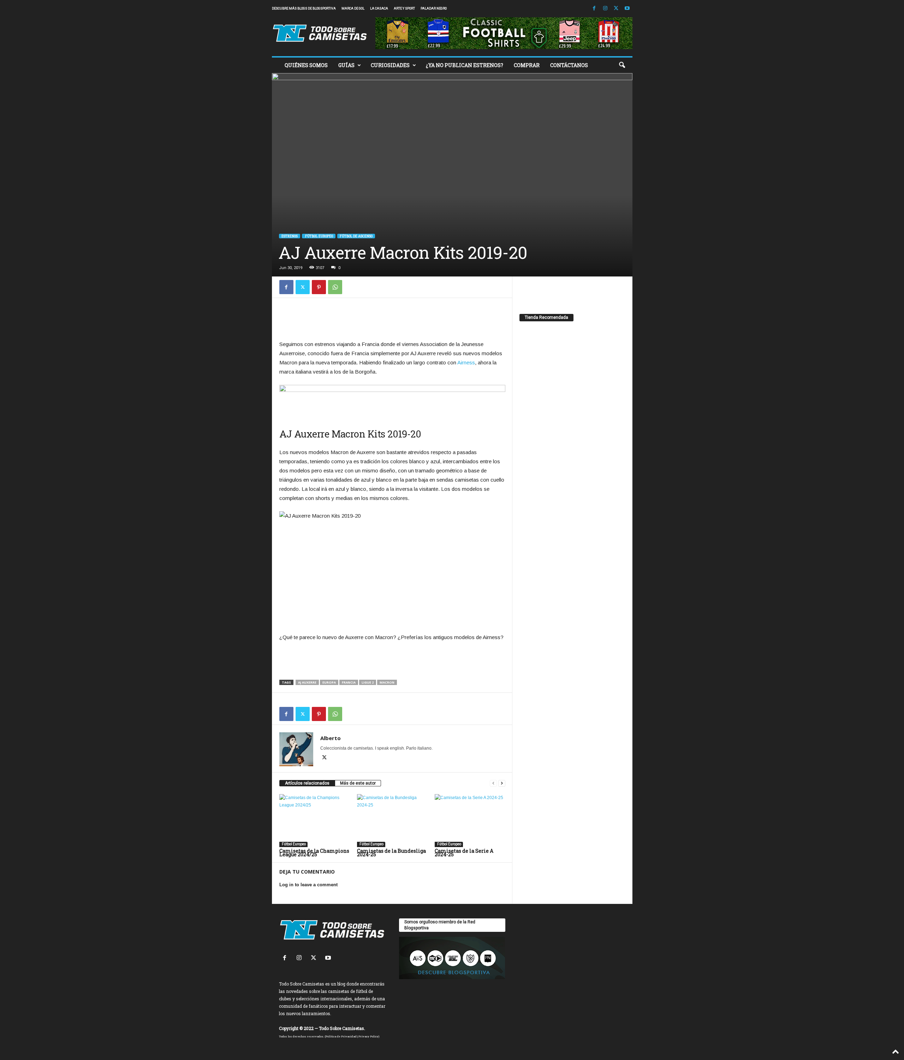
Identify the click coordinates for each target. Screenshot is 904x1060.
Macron (387, 682)
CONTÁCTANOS (569, 65)
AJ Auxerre (307, 682)
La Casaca (379, 8)
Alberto (330, 738)
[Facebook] (594, 9)
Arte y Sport (404, 8)
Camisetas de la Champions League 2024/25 (314, 852)
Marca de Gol (352, 8)
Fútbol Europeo (318, 236)
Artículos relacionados (307, 783)
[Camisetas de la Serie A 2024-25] (470, 820)
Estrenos (289, 236)
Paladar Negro (434, 8)
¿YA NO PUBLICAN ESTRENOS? (464, 65)
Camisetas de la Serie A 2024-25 (464, 852)
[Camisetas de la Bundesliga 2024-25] (392, 820)
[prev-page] (493, 783)
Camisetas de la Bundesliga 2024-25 (391, 852)
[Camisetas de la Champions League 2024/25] (314, 820)
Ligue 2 (368, 682)
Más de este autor (358, 783)
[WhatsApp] (335, 287)
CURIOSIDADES (390, 65)
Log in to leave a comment (308, 884)
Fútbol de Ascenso (356, 236)
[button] (622, 65)
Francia (349, 682)
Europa (329, 682)
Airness (466, 362)
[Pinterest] (319, 287)
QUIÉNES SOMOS (306, 65)
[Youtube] (627, 9)
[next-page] (501, 783)
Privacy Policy (368, 1036)
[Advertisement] (392, 321)
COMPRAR (527, 65)
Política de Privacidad (341, 1036)
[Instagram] (605, 9)
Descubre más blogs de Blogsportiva (304, 8)
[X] (616, 9)
